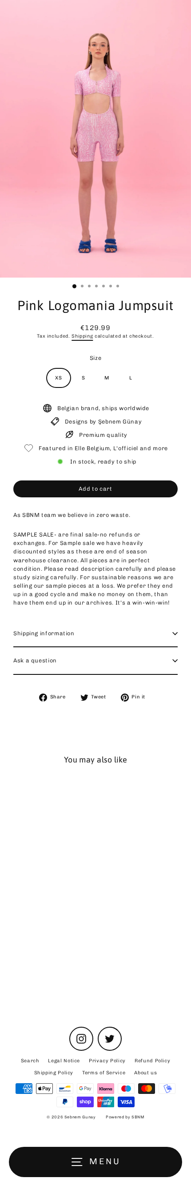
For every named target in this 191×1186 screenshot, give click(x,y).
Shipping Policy (54, 1073)
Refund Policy (152, 1061)
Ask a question (35, 660)
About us (145, 1073)
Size (96, 358)
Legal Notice (64, 1061)
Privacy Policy (107, 1061)
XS (58, 378)
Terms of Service (103, 1073)
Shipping (82, 336)
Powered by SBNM (125, 1117)
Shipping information (44, 633)
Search (30, 1061)
